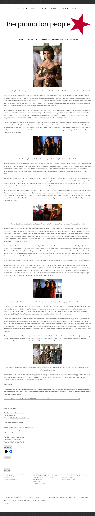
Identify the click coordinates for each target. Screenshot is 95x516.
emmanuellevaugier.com (17, 413)
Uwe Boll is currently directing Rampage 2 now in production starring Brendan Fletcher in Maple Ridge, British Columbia (25, 500)
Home (17, 8)
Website (33, 8)
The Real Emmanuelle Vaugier (19, 418)
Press (25, 8)
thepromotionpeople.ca (17, 437)
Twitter (43, 8)
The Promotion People (17, 442)
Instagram (64, 8)
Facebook (53, 8)
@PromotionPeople (15, 439)
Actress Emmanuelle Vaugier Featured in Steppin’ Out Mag (70, 497)
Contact (75, 8)
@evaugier (12, 415)
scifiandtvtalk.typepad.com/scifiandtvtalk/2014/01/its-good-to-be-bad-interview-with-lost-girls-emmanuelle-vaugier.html (42, 399)
